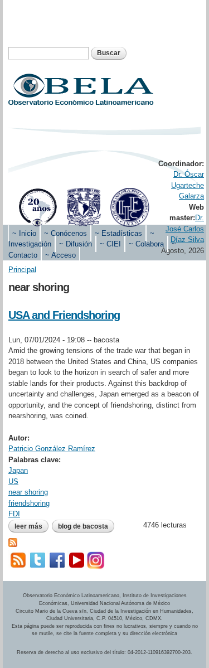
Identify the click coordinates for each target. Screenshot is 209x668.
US (13, 481)
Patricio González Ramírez (51, 448)
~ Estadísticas (118, 233)
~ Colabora (146, 244)
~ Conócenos (65, 233)
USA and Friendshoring (64, 315)
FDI (14, 514)
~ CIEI (110, 244)
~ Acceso (60, 255)
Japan (18, 470)
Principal (22, 269)
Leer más (31, 526)
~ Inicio (24, 233)
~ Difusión (75, 244)
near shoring (28, 492)
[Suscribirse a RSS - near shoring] (12, 541)
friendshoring (29, 503)
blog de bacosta (83, 526)
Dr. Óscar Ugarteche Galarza (187, 185)
